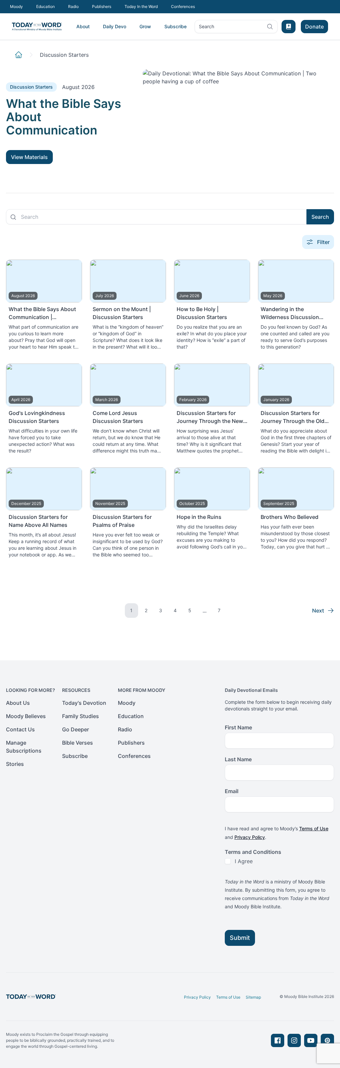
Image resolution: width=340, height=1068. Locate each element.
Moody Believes (26, 716)
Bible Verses (77, 742)
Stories (15, 764)
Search (206, 28)
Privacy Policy (249, 837)
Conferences (183, 6)
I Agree (244, 861)
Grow (145, 26)
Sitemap (253, 997)
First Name (238, 727)
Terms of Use (313, 828)
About (83, 26)
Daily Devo (114, 26)
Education (45, 6)
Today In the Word (141, 6)
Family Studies (80, 716)
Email (231, 791)
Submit (240, 937)
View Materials (29, 157)
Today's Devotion (84, 702)
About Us (18, 702)
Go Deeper (75, 729)
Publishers (101, 6)
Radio (73, 6)
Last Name (238, 759)
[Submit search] (13, 217)
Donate (314, 26)
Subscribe (175, 26)
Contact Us (20, 729)
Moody (16, 6)
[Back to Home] (19, 55)
